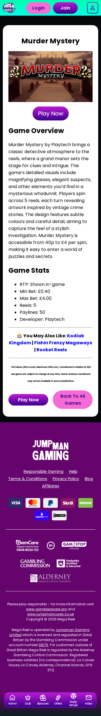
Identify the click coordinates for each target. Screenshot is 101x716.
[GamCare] (27, 546)
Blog (89, 479)
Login (38, 8)
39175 (43, 644)
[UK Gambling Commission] (35, 563)
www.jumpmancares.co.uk (50, 614)
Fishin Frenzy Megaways (63, 343)
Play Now (28, 400)
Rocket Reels (51, 350)
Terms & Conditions (27, 479)
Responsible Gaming (43, 471)
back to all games (72, 399)
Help (73, 471)
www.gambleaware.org (46, 609)
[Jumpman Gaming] (50, 458)
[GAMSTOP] (74, 545)
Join (65, 8)
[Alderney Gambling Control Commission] (50, 578)
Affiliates (50, 486)
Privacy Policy (66, 479)
